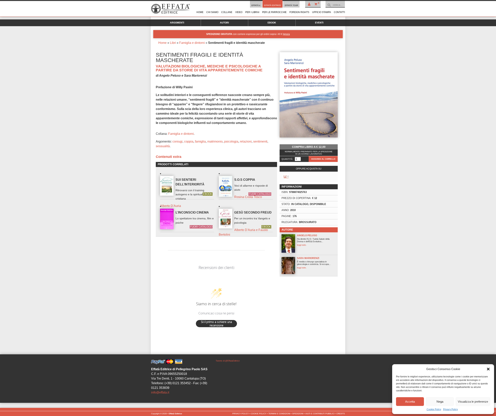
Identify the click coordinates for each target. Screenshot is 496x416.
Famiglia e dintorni (192, 42)
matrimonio (215, 141)
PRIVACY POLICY (240, 414)
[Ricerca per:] (335, 5)
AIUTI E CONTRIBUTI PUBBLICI (319, 414)
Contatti (339, 12)
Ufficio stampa (321, 12)
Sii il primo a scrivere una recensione (216, 323)
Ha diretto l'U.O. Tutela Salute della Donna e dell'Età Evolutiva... (313, 240)
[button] (488, 369)
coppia (188, 141)
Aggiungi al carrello (323, 159)
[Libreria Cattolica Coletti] (286, 177)
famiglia (200, 141)
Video (238, 12)
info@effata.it (160, 392)
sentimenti (260, 141)
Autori (224, 22)
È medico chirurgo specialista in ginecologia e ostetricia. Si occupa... (314, 263)
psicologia (231, 141)
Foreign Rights (299, 12)
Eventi (319, 22)
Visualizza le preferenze (473, 401)
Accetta (410, 401)
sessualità (163, 146)
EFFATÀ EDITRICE (272, 5)
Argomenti (177, 22)
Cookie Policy (434, 409)
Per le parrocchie (274, 12)
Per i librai (252, 12)
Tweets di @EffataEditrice (228, 361)
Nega (440, 401)
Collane (226, 12)
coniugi (177, 141)
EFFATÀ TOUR (291, 5)
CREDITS (340, 414)
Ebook (272, 22)
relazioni (246, 141)
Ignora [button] (286, 34)
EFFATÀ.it (255, 5)
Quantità (287, 159)
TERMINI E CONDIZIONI (279, 414)
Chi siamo (212, 12)
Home (199, 12)
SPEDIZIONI (297, 414)
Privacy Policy (450, 409)
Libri (173, 42)
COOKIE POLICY (258, 414)
